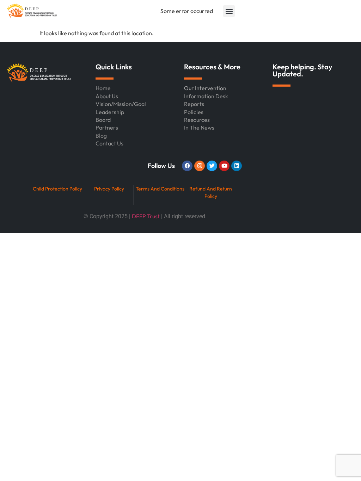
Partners (107, 127)
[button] (229, 11)
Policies (193, 111)
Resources (197, 119)
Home (103, 88)
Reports (194, 103)
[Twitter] (212, 166)
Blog (101, 135)
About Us (107, 96)
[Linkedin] (236, 166)
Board (103, 119)
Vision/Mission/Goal (121, 103)
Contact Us (109, 143)
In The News (199, 127)
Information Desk (206, 96)
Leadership (110, 111)
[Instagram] (199, 166)
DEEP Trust (146, 216)
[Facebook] (187, 166)
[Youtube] (224, 166)
